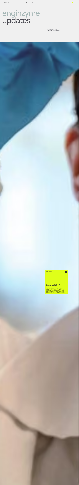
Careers (53, 2)
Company (26, 2)
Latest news (48, 2)
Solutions (43, 2)
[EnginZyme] (5, 2)
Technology (31, 2)
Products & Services (37, 2)
